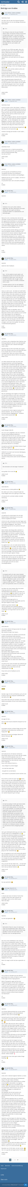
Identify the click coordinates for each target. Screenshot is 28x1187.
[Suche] (18, 1)
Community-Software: (10, 1184)
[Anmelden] (22, 2)
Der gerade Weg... (9, 190)
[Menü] (26, 1)
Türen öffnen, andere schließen (13, 13)
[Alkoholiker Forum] (5, 1)
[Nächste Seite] (17, 1160)
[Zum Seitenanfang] (25, 1185)
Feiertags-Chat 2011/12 (10, 888)
